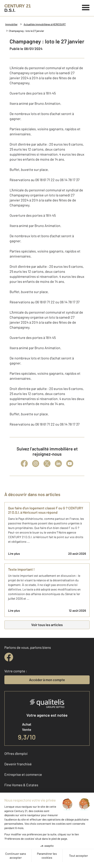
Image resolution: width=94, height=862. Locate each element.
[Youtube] (69, 463)
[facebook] (8, 657)
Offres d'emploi (16, 753)
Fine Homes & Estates (21, 785)
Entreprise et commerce (23, 774)
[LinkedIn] (58, 463)
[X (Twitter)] (47, 463)
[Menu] (86, 7)
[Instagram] (35, 463)
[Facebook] (24, 463)
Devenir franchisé (18, 764)
